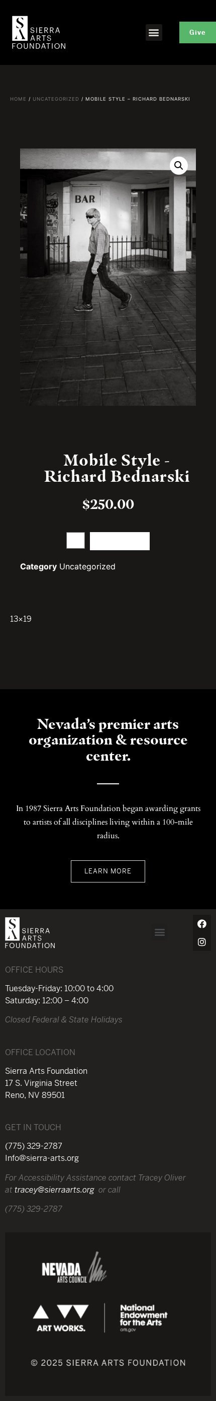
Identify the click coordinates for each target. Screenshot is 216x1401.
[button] (154, 32)
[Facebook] (202, 924)
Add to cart (120, 541)
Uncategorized (56, 99)
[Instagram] (202, 942)
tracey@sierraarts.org (54, 1190)
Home (18, 99)
